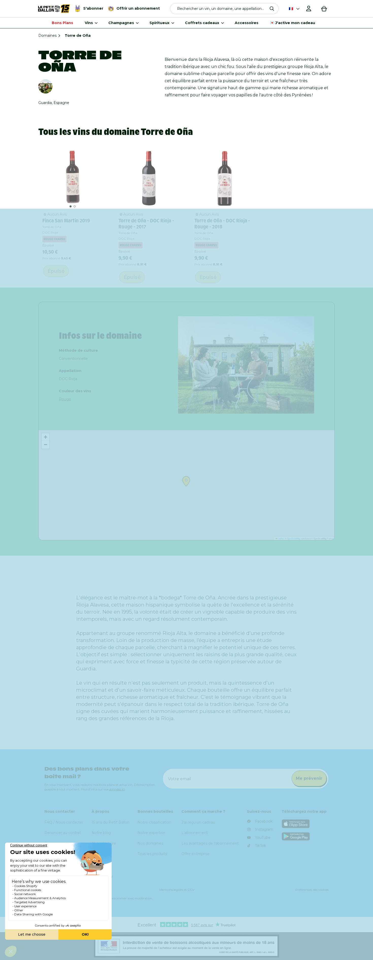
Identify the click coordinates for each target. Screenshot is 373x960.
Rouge (65, 399)
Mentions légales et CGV (176, 890)
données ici (117, 789)
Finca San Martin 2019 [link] (66, 221)
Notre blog (101, 832)
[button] (224, 8)
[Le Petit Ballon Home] (54, 8)
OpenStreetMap (293, 538)
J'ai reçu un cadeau (198, 822)
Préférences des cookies (312, 890)
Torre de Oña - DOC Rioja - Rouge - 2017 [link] (146, 224)
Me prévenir (309, 778)
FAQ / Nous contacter (63, 822)
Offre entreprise (195, 853)
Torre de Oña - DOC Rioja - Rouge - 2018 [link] (222, 224)
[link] (72, 178)
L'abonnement (194, 832)
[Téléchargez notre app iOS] (305, 823)
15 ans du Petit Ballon (110, 822)
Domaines (47, 35)
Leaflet (280, 538)
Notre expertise (151, 832)
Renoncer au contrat (62, 832)
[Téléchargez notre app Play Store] (305, 836)
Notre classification (154, 822)
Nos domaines (150, 843)
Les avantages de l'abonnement (210, 843)
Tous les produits (152, 853)
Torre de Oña (51, 227)
